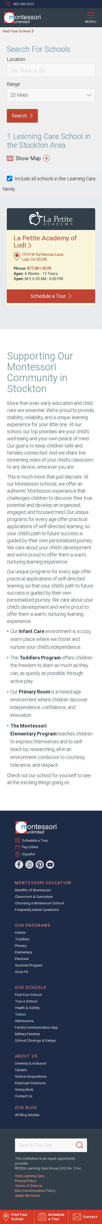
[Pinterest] (40, 865)
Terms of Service (28, 1186)
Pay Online (30, 847)
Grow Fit (21, 972)
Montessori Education (43, 883)
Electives (22, 959)
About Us (26, 1056)
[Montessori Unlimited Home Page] (36, 827)
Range (13, 84)
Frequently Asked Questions (37, 910)
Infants (20, 933)
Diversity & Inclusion (31, 1063)
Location (16, 59)
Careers (21, 1070)
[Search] (79, 1145)
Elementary (23, 952)
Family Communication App (36, 1027)
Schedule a (48, 296)
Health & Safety (27, 1008)
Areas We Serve (27, 1195)
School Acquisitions (31, 1076)
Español (28, 854)
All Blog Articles (27, 1115)
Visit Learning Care (29, 1176)
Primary (20, 946)
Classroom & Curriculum (34, 897)
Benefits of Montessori (33, 890)
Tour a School (26, 1001)
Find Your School (16, 31)
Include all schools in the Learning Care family (49, 184)
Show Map (28, 158)
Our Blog (26, 1107)
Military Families (27, 1034)
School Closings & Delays (35, 1040)
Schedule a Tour (35, 840)
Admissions (24, 1021)
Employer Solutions (30, 1083)
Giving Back (24, 1089)
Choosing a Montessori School (39, 903)
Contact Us (23, 1096)
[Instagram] (29, 865)
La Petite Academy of (45, 241)
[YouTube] (50, 865)
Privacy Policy (25, 1181)
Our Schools (31, 987)
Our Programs (33, 925)
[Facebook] (19, 865)
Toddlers (22, 939)
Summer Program (28, 965)
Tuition (20, 1014)
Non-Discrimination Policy (35, 1191)
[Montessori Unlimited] (20, 17)
